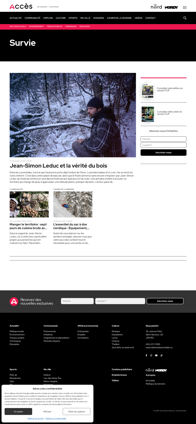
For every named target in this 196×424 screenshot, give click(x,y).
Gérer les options (76, 411)
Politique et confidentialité (55, 418)
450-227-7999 (153, 344)
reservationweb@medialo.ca (159, 347)
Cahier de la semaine (63, 189)
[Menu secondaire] (185, 7)
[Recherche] (183, 18)
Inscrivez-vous (164, 152)
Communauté (16, 189)
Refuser (47, 411)
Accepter (18, 411)
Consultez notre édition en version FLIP (170, 89)
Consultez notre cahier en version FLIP (169, 113)
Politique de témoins (35, 418)
